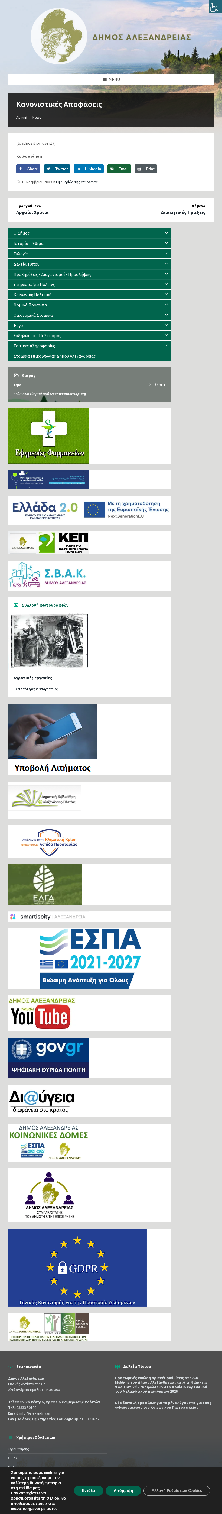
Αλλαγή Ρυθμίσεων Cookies (177, 1490)
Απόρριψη (123, 1490)
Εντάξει (88, 1490)
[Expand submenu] (166, 233)
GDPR (12, 1457)
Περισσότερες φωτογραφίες (36, 689)
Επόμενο (197, 206)
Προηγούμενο (28, 206)
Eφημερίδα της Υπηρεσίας (77, 181)
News (36, 117)
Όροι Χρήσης (18, 1449)
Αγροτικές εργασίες (33, 677)
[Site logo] (111, 63)
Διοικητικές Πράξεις (183, 212)
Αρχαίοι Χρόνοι (32, 212)
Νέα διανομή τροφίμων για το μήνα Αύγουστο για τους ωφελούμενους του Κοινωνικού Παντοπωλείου (163, 1405)
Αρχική (21, 117)
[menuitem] (89, 233)
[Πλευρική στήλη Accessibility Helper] (215, 6)
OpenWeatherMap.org (68, 393)
